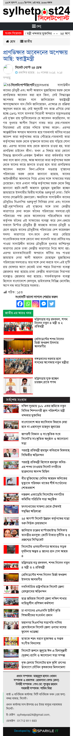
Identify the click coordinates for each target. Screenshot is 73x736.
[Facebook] (20, 303)
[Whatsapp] (27, 303)
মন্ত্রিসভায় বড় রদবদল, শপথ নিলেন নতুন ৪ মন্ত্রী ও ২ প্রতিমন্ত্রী (51, 323)
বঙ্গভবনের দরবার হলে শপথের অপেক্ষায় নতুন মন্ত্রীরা (51, 361)
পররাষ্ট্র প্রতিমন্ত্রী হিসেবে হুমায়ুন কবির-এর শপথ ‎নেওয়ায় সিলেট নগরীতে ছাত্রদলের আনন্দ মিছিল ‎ (43, 467)
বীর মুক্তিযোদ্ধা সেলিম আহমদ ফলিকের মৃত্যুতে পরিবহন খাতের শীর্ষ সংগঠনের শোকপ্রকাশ (44, 483)
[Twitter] (51, 303)
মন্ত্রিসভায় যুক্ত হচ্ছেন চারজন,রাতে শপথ (46, 380)
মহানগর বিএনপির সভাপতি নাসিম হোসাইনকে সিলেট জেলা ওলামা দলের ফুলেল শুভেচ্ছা (43, 627)
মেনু (38, 26)
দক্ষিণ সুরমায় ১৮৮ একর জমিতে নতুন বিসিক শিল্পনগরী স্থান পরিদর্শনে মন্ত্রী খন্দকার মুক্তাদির (43, 410)
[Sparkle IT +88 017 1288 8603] (45, 730)
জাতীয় (27, 41)
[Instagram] (35, 303)
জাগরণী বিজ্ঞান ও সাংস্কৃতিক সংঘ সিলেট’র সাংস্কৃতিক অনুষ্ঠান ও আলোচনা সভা (44, 439)
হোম (12, 41)
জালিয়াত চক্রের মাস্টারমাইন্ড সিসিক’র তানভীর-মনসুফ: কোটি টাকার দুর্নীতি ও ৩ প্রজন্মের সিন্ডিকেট (45, 535)
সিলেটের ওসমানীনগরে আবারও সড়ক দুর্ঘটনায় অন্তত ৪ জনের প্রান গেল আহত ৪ (44, 551)
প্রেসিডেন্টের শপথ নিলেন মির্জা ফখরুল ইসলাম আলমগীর (49, 342)
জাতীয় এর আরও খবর (18, 313)
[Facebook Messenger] (43, 303)
